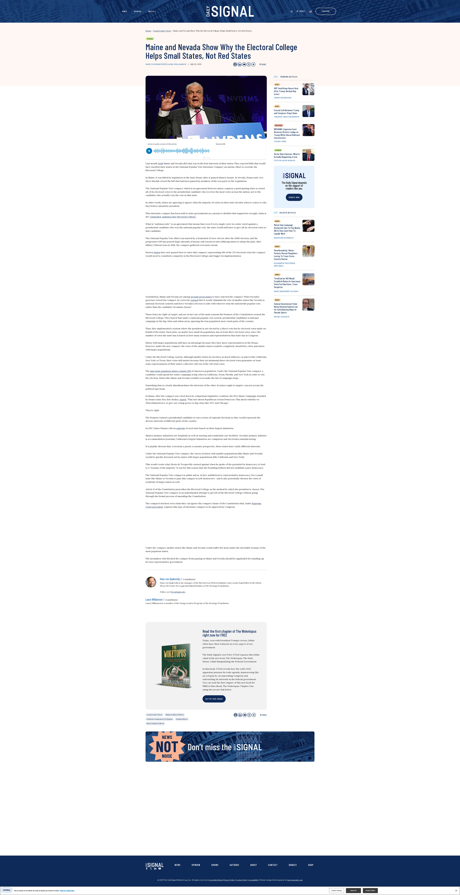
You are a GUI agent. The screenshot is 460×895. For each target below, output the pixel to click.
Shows (214, 864)
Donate (293, 864)
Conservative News (162, 31)
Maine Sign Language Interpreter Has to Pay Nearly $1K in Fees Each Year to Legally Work (287, 229)
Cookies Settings (336, 890)
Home (148, 31)
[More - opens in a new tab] (253, 64)
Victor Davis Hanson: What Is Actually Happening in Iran (287, 155)
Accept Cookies (370, 890)
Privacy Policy (229, 880)
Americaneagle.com (294, 880)
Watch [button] (151, 11)
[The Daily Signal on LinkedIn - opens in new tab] (155, 868)
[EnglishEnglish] (310, 11)
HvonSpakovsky (178, 592)
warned (194, 300)
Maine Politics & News (175, 715)
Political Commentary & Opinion (159, 719)
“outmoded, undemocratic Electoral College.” (173, 216)
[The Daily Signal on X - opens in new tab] (151, 868)
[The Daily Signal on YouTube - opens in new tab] (159, 868)
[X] (249, 715)
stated (183, 399)
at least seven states (201, 296)
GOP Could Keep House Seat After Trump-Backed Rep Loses (286, 91)
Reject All (353, 890)
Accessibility (253, 880)
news (277, 84)
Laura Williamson (176, 64)
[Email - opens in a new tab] (244, 64)
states (157, 252)
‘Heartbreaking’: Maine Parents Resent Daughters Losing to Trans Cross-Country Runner (286, 254)
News (124, 11)
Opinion (137, 11)
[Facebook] (236, 715)
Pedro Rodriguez (282, 98)
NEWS (277, 221)
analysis (180, 428)
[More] (254, 715)
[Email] (245, 715)
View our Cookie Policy (67, 891)
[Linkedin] (240, 715)
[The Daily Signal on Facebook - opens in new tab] (147, 868)
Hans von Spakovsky (156, 64)
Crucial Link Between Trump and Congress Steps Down (286, 111)
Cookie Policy (241, 880)
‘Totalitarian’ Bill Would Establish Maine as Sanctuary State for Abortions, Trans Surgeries (287, 282)
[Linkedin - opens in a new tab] (240, 64)
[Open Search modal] (292, 11)
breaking (278, 125)
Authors (234, 864)
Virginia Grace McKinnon (286, 117)
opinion (278, 150)
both (160, 163)
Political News (181, 719)
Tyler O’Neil (280, 141)
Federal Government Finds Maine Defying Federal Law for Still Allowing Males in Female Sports (286, 308)
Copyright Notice (216, 880)
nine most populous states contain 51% (170, 371)
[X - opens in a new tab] (249, 64)
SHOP (310, 864)
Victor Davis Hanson (284, 160)
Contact (273, 864)
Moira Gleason (281, 317)
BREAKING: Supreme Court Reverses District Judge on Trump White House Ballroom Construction (287, 133)
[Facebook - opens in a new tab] (235, 64)
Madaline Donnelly (284, 238)
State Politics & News (155, 723)
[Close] (456, 890)
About (253, 864)
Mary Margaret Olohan (286, 291)
